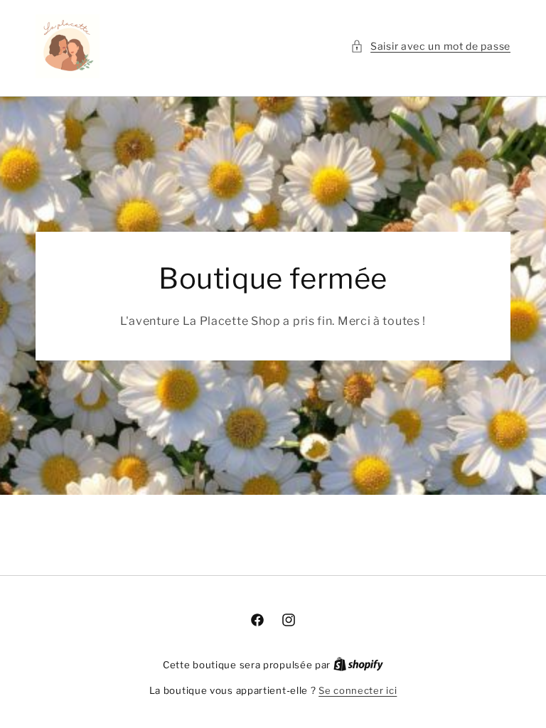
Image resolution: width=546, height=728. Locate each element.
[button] (430, 46)
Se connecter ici (357, 690)
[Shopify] (358, 664)
